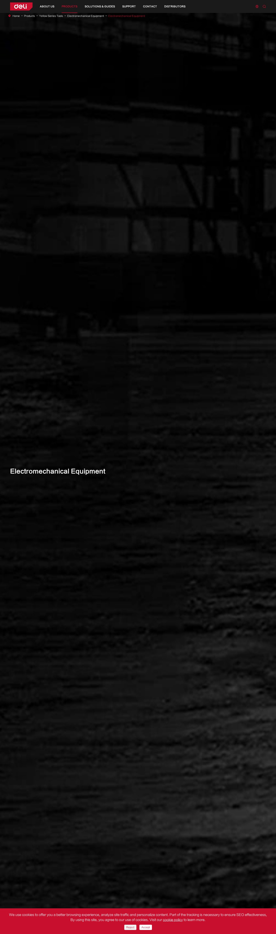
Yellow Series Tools (51, 16)
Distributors (174, 6)
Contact (150, 6)
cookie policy (173, 920)
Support (129, 6)
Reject (130, 927)
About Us (47, 6)
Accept (145, 927)
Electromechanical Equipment (85, 16)
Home (16, 16)
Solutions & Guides (100, 6)
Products (69, 6)
